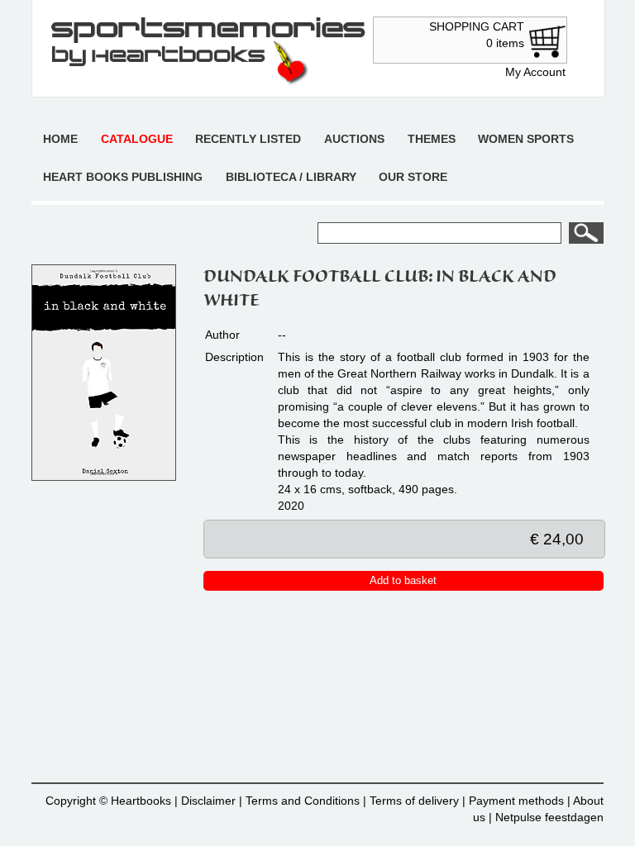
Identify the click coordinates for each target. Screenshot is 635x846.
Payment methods (516, 800)
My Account (535, 71)
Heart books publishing (123, 176)
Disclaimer (208, 800)
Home (60, 138)
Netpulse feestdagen (549, 817)
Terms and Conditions (303, 800)
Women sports (526, 138)
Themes (432, 138)
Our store (413, 176)
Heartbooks (141, 800)
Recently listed (248, 138)
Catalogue (137, 138)
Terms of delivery (414, 800)
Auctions (354, 138)
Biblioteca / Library (291, 176)
